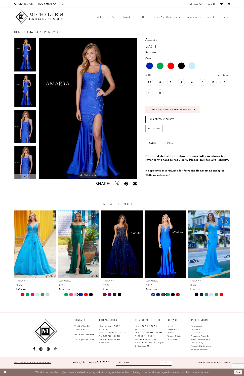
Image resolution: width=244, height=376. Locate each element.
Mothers (170, 333)
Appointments (197, 326)
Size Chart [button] (223, 74)
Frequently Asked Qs (200, 336)
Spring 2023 (51, 32)
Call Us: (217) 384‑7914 (84, 334)
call (202, 160)
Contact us (196, 329)
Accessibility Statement (201, 346)
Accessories (172, 339)
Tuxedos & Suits (174, 336)
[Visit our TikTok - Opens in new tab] (55, 349)
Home (18, 32)
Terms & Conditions (199, 349)
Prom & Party (173, 329)
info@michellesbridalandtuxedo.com (32, 362)
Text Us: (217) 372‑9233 (84, 340)
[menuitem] (24, 3)
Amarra (32, 32)
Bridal (170, 326)
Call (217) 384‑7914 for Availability (173, 109)
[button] (211, 3)
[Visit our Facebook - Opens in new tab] (34, 349)
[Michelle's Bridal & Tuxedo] (39, 17)
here (206, 372)
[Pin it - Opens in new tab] (126, 183)
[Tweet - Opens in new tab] (117, 183)
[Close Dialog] (5, 372)
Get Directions (197, 333)
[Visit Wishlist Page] (221, 3)
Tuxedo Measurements (200, 339)
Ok (238, 372)
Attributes (154, 128)
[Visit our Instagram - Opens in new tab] (41, 349)
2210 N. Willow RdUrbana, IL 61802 (82, 328)
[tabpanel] (25, 56)
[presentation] (78, 243)
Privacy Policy (197, 343)
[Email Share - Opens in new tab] (135, 184)
